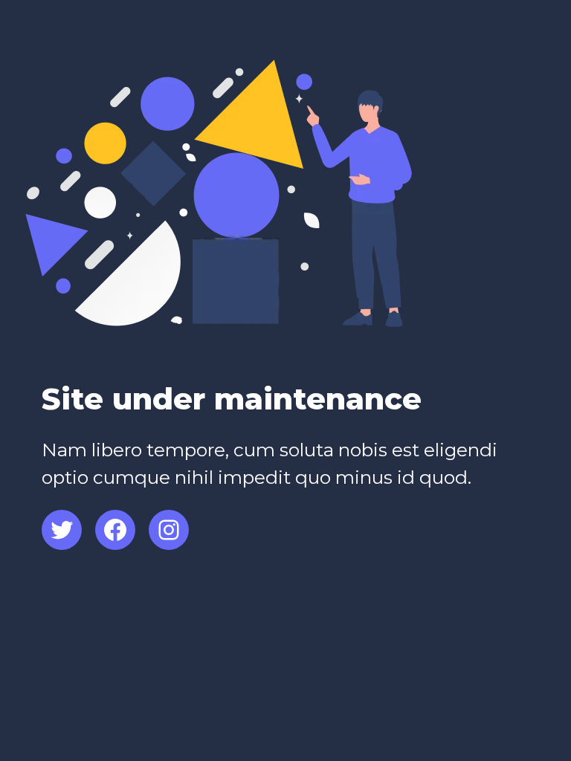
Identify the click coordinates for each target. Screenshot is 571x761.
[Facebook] (115, 530)
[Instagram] (169, 530)
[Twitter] (62, 530)
